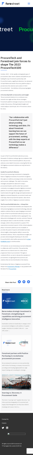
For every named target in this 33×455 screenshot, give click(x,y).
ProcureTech (12, 269)
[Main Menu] (29, 3)
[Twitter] (3, 428)
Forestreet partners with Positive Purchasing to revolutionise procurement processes (15, 356)
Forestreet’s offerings (13, 266)
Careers (4, 423)
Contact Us (5, 419)
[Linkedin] (7, 428)
